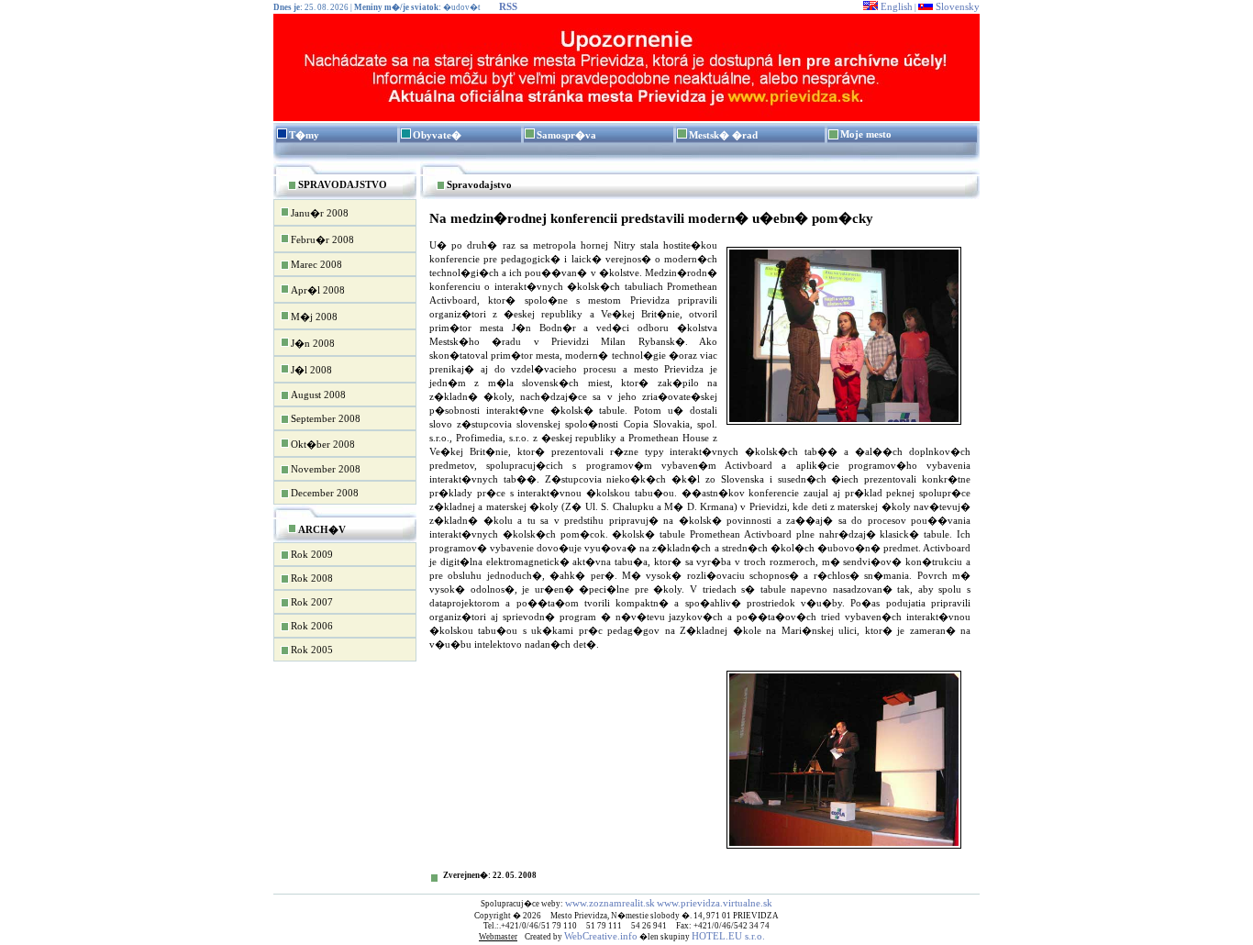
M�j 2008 (314, 316)
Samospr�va (566, 134)
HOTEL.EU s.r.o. (728, 935)
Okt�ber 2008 (323, 444)
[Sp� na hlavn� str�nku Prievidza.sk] (626, 117)
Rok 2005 (312, 649)
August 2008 (318, 394)
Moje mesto (866, 133)
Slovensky (956, 6)
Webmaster (498, 936)
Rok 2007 (312, 601)
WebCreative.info (601, 935)
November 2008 (325, 468)
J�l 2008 (311, 369)
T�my (304, 134)
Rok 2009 (312, 554)
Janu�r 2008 (320, 212)
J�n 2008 (313, 343)
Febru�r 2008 (322, 239)
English (895, 6)
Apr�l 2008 (318, 289)
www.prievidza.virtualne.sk (714, 902)
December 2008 (325, 492)
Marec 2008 (316, 264)
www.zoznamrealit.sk (610, 902)
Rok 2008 (312, 578)
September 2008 (325, 418)
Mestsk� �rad (723, 134)
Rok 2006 (312, 625)
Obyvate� (437, 134)
